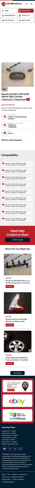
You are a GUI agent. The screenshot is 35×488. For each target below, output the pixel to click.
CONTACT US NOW (17, 240)
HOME (6, 10)
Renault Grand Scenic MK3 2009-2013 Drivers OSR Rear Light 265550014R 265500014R (17, 320)
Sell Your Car (6, 477)
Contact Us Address (18, 479)
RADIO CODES (26, 20)
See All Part (17, 373)
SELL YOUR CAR (9, 20)
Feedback (14, 474)
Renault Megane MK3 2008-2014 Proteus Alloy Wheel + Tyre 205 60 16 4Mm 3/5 (17, 358)
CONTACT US (25, 15)
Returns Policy (6, 479)
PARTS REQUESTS (10, 15)
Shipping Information (17, 477)
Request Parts (23, 474)
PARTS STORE (26, 10)
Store (8, 474)
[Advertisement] (17, 42)
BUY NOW (9, 286)
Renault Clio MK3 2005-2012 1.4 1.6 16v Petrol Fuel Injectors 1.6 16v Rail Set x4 (18, 281)
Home (4, 474)
